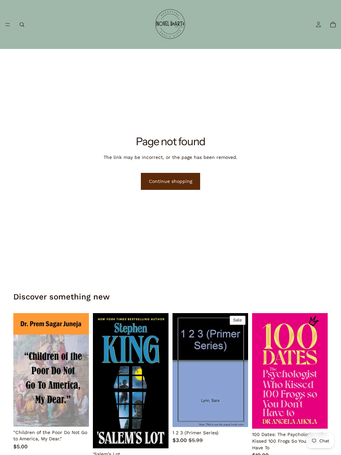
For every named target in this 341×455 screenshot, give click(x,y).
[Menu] (7, 24)
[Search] (22, 24)
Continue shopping (170, 181)
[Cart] (333, 24)
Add (84, 416)
